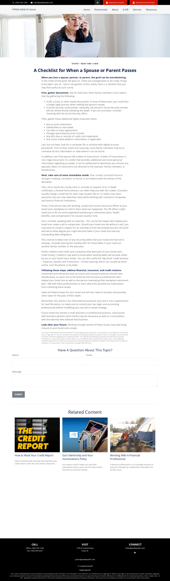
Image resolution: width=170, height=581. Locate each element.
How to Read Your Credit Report (34, 455)
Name (15, 355)
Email (89, 355)
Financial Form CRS (86, 566)
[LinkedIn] (97, 2)
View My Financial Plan (145, 2)
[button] (87, 9)
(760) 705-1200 (21, 2)
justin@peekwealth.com (85, 559)
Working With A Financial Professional (125, 457)
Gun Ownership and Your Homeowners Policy (77, 457)
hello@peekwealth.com (43, 2)
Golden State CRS (85, 570)
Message (16, 371)
